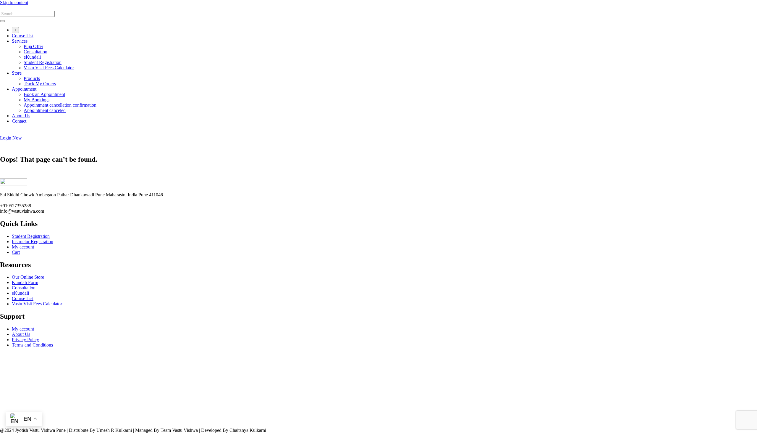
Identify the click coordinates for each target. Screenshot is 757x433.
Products (32, 78)
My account (23, 246)
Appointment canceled (45, 110)
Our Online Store (28, 277)
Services (20, 41)
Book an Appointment (44, 94)
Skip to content (14, 2)
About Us (21, 115)
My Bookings (36, 99)
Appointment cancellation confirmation (60, 105)
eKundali (32, 57)
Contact (19, 121)
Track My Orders (40, 83)
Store (17, 73)
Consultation (35, 51)
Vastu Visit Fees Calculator (49, 67)
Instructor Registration (32, 241)
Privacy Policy (25, 339)
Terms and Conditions (32, 344)
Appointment (24, 89)
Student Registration (43, 62)
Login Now (11, 137)
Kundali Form (25, 282)
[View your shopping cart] (3, 132)
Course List (22, 35)
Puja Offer (33, 46)
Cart (16, 252)
